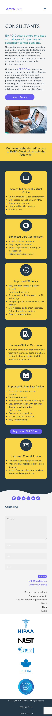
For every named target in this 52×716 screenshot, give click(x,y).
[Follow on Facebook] (19, 498)
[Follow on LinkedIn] (24, 498)
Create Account (19, 97)
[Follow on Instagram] (14, 498)
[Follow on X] (28, 498)
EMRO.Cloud (25, 69)
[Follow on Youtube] (33, 498)
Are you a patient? (38, 595)
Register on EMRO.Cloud (26, 431)
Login (44, 610)
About (44, 603)
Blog (44, 607)
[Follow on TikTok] (38, 498)
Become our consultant (35, 592)
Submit (42, 576)
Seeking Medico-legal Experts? (31, 599)
